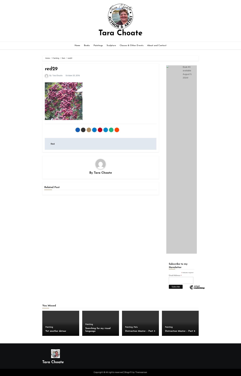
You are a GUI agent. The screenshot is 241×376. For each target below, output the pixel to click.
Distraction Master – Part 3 (140, 331)
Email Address (175, 275)
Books (87, 46)
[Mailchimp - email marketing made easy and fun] (197, 289)
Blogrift (128, 372)
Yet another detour (55, 331)
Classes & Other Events (131, 46)
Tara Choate (120, 33)
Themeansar (141, 372)
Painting (49, 327)
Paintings (98, 46)
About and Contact (157, 46)
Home (77, 46)
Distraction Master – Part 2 (180, 331)
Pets (136, 327)
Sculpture (111, 46)
